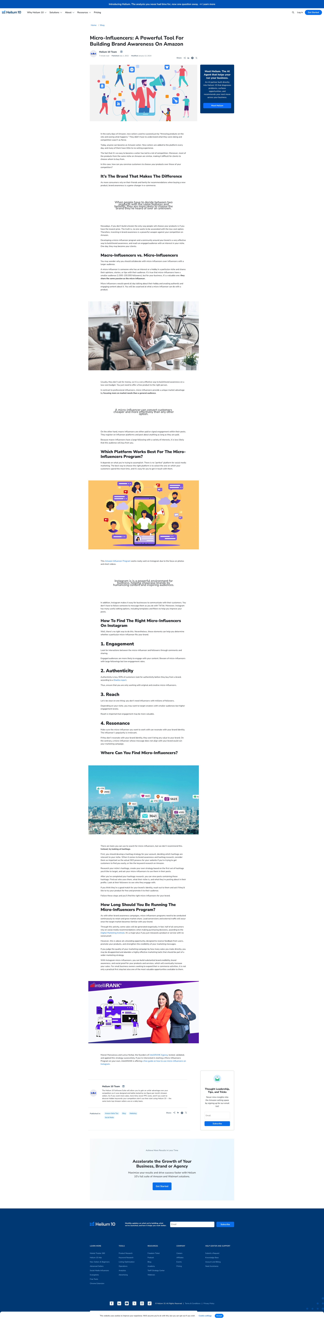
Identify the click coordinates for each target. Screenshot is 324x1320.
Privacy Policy (209, 1303)
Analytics (122, 1270)
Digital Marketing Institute (113, 932)
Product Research (126, 1253)
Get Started (162, 1186)
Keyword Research (126, 1257)
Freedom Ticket (154, 1253)
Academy (151, 1266)
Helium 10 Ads (96, 1257)
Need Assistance (211, 1266)
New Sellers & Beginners (100, 1262)
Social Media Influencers (99, 1270)
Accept (219, 1316)
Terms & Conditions (192, 1303)
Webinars (151, 1275)
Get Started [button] (313, 12)
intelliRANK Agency (158, 1055)
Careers (179, 1253)
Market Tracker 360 (97, 1253)
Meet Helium (217, 105)
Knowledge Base (212, 1257)
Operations (123, 1266)
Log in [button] (300, 12)
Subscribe (225, 1224)
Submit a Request (212, 1253)
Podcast (151, 1257)
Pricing (97, 12)
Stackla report (120, 680)
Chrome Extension (97, 1283)
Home (93, 25)
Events (179, 1262)
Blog (102, 25)
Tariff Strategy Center (156, 1270)
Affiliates (180, 1257)
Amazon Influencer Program (117, 561)
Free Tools (94, 1279)
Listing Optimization (127, 1262)
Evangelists (94, 1275)
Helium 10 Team (108, 51)
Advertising (123, 1275)
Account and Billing (213, 1262)
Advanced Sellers (97, 1266)
